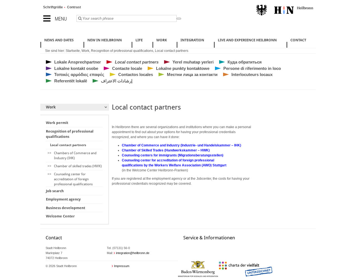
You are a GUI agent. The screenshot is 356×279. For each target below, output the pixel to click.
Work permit (57, 123)
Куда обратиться (245, 62)
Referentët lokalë (70, 80)
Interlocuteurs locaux (252, 74)
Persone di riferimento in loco (252, 68)
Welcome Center (60, 216)
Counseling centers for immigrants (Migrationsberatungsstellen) (172, 155)
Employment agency (63, 199)
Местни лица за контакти (192, 74)
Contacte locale (127, 68)
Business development (65, 208)
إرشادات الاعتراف (116, 80)
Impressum (121, 266)
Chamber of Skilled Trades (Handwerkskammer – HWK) (166, 150)
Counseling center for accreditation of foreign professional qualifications (73, 179)
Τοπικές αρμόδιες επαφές (79, 74)
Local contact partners (171, 51)
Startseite (73, 51)
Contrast (74, 7)
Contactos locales (135, 74)
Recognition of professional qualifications (122, 51)
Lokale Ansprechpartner (77, 62)
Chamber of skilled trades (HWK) (78, 166)
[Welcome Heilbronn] (284, 11)
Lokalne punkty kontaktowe (182, 68)
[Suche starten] (179, 18)
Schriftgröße (53, 7)
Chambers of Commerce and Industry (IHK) (75, 155)
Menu (61, 19)
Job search (55, 191)
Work (85, 51)
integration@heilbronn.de (132, 253)
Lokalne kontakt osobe (76, 68)
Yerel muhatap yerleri (193, 62)
